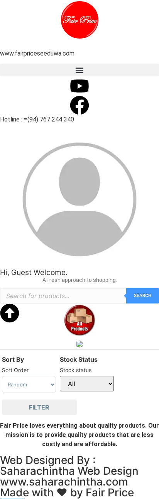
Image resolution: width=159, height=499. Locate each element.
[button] (79, 70)
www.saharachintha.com (64, 481)
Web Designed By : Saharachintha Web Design (69, 465)
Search (142, 295)
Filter (39, 407)
